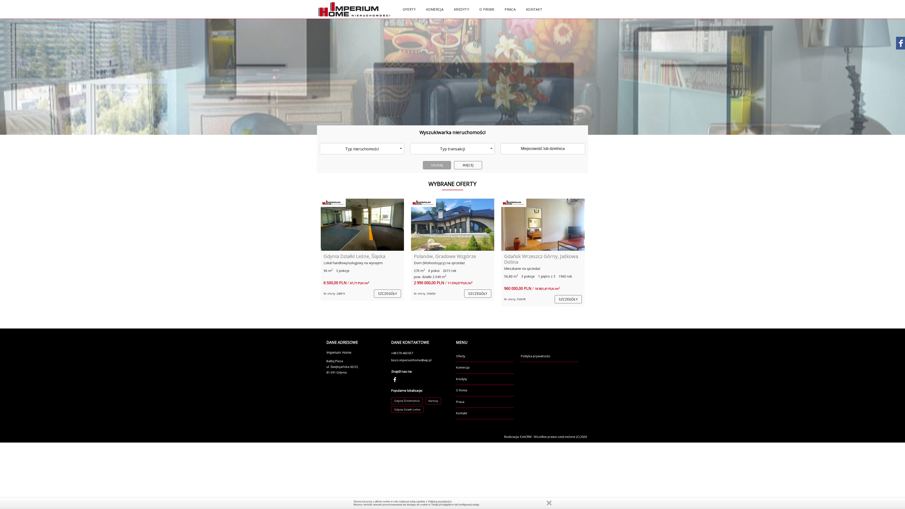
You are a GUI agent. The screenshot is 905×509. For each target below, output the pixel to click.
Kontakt (534, 9)
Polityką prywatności (440, 501)
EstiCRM (525, 437)
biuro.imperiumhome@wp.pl (411, 360)
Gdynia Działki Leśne (407, 409)
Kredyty (461, 9)
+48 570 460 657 (402, 353)
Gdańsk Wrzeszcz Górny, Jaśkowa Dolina (451, 259)
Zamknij (549, 503)
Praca (510, 9)
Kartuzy (433, 400)
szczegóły (387, 293)
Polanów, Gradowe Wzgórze (355, 256)
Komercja (435, 9)
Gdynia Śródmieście (407, 400)
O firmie (486, 9)
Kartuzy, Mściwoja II (526, 256)
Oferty (409, 9)
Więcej (468, 165)
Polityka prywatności (535, 356)
